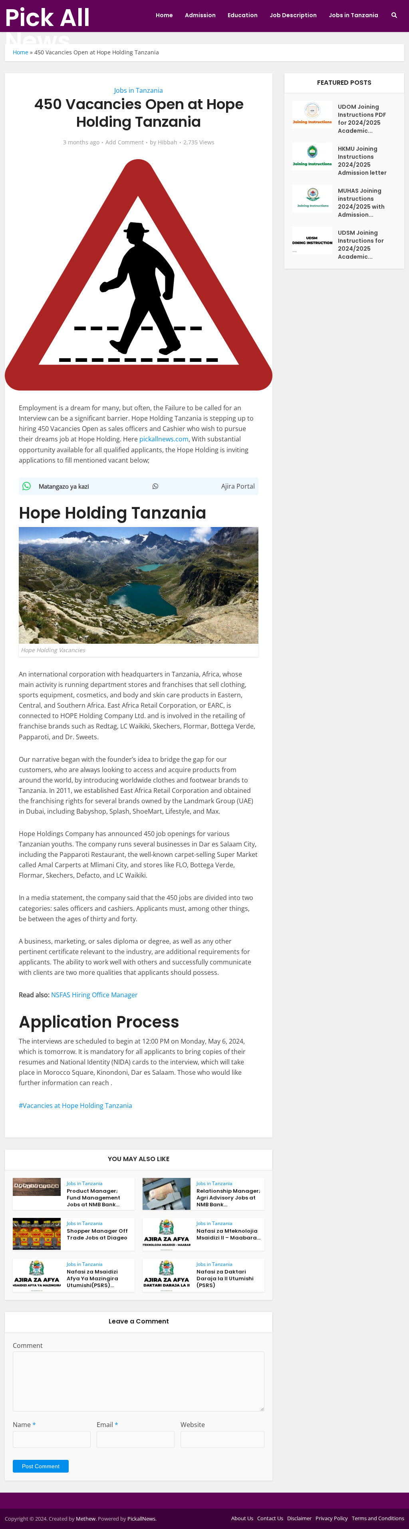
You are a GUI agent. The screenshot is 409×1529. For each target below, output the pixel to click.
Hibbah (167, 142)
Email (107, 1424)
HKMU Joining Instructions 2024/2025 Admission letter (362, 161)
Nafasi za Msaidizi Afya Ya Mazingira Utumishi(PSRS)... (92, 1278)
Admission (200, 15)
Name (24, 1424)
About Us (242, 1518)
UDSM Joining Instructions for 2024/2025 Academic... (361, 245)
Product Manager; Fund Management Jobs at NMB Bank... (93, 1197)
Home (164, 15)
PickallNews (141, 1518)
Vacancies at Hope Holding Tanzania (77, 1105)
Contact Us (270, 1518)
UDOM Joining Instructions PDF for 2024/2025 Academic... (362, 119)
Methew (85, 1518)
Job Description (293, 15)
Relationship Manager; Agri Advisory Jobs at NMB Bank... (228, 1197)
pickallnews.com (164, 439)
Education (243, 15)
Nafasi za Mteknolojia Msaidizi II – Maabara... (228, 1234)
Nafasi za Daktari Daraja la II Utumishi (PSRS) (225, 1278)
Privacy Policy (332, 1518)
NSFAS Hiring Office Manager (94, 994)
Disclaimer (299, 1518)
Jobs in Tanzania (353, 15)
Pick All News (47, 29)
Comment (28, 1345)
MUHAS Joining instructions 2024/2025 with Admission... (361, 203)
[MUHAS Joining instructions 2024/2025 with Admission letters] (315, 198)
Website (193, 1424)
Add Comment (124, 142)
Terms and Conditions (378, 1518)
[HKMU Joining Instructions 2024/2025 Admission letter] (315, 156)
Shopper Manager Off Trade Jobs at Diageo (97, 1234)
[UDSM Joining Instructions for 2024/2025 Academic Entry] (315, 240)
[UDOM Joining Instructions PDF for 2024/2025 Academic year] (315, 114)
